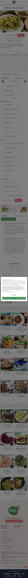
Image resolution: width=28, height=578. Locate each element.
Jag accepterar (14, 298)
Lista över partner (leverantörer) (8, 291)
